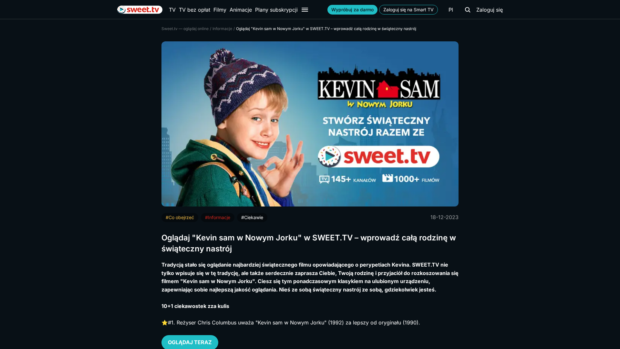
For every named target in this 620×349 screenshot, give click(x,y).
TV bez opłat (194, 9)
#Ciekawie (252, 217)
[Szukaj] (467, 9)
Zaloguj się (489, 9)
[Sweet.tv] (139, 9)
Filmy (219, 9)
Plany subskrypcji (276, 9)
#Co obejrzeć (180, 217)
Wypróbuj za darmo (352, 9)
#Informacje (217, 217)
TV (172, 9)
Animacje (241, 9)
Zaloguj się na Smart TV (408, 9)
